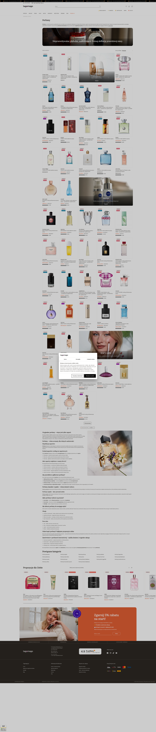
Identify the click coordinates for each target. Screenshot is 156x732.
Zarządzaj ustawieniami (78, 375)
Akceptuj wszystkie (90, 375)
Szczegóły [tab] (78, 359)
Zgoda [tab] (65, 359)
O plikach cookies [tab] (91, 359)
